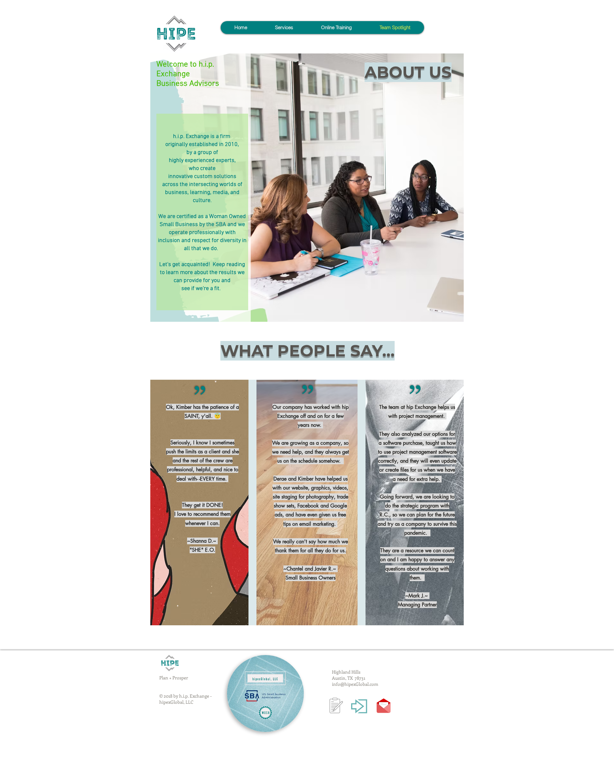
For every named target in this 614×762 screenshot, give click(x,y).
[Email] (383, 706)
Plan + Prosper (173, 678)
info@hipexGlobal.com (355, 684)
